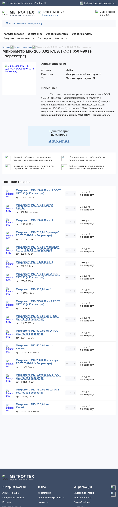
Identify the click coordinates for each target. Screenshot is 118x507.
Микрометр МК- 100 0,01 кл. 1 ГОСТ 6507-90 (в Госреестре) (38, 376)
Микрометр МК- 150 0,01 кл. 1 (34, 220)
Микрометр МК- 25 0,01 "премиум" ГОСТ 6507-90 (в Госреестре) (37, 234)
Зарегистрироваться (104, 3)
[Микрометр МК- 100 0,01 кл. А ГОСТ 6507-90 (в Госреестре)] (19, 78)
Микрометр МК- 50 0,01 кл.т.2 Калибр (34, 347)
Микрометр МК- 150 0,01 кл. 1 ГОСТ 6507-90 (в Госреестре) (38, 192)
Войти (87, 3)
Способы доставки (59, 140)
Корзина (6, 502)
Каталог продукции (23, 47)
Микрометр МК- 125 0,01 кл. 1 (34, 262)
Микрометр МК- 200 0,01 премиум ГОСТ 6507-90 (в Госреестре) (37, 362)
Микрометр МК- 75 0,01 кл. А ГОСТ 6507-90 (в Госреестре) (38, 276)
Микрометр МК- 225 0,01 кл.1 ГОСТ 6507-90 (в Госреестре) (38, 303)
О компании (44, 492)
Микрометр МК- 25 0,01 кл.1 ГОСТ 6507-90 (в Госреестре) (37, 318)
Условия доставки (84, 492)
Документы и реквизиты (51, 497)
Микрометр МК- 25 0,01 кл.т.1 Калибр (34, 406)
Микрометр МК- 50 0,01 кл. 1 (34, 289)
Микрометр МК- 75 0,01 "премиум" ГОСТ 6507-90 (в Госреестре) (37, 249)
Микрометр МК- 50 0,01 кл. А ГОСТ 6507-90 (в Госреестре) (38, 332)
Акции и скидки (10, 492)
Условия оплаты (83, 497)
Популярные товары (13, 497)
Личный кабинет (83, 502)
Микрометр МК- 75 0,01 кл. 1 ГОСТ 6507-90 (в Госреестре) (37, 391)
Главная (6, 47)
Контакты (43, 502)
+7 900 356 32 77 (53, 12)
